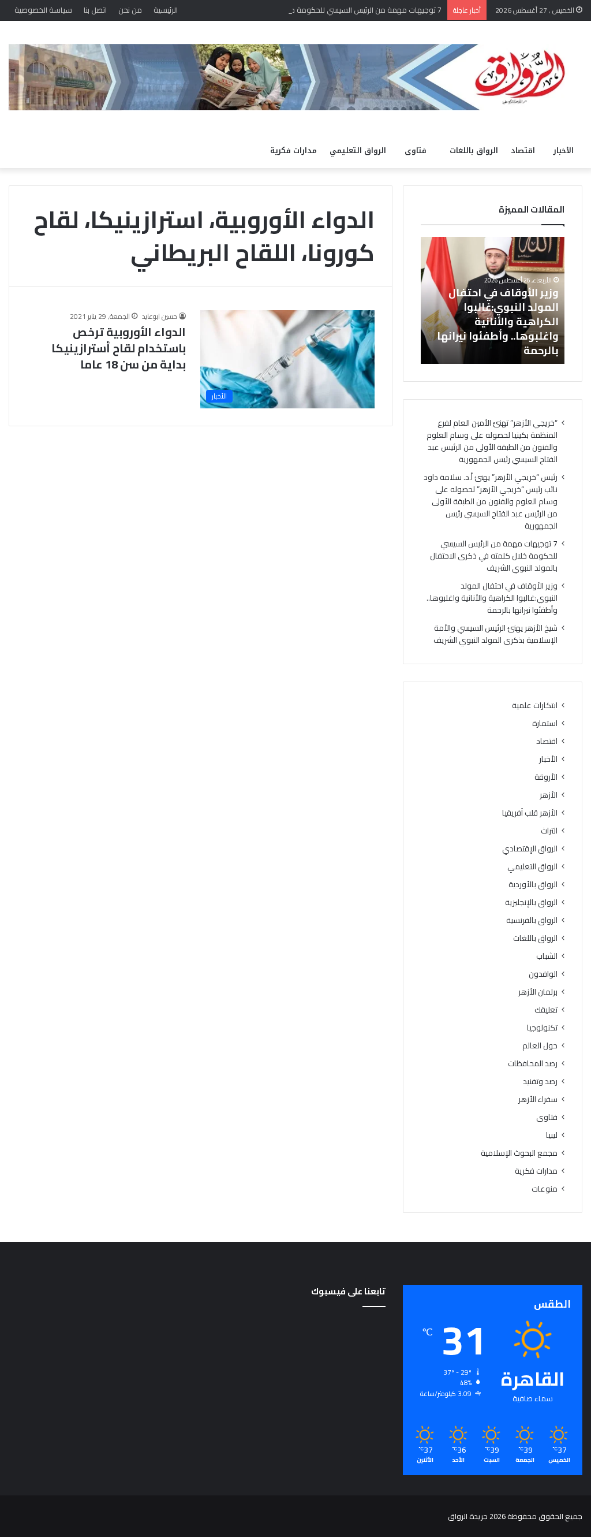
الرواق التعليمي (358, 150)
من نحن (130, 10)
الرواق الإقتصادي (530, 849)
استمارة (545, 723)
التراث (549, 831)
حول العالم (540, 1046)
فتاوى (416, 150)
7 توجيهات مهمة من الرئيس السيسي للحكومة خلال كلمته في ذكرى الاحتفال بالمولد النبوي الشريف (286, 10)
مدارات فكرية (293, 150)
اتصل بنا (95, 10)
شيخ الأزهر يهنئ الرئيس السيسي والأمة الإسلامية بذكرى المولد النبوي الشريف (495, 633)
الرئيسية (166, 10)
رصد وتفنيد (540, 1081)
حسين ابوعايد (159, 316)
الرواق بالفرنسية (532, 920)
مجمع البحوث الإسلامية (519, 1153)
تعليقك (546, 1010)
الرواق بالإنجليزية (531, 902)
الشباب (547, 956)
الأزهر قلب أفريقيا (530, 813)
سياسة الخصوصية (43, 10)
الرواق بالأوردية (533, 885)
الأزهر (549, 795)
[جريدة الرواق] (295, 77)
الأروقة (546, 777)
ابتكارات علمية (535, 705)
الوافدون (543, 974)
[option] (492, 300)
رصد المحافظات (533, 1064)
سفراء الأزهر (538, 1099)
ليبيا (552, 1135)
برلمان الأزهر (538, 992)
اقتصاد (523, 150)
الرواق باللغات (474, 150)
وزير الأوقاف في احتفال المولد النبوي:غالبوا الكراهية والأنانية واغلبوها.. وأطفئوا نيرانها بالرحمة (498, 321)
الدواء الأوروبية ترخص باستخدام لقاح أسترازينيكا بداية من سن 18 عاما (118, 348)
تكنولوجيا (542, 1028)
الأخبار (563, 150)
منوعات (545, 1189)
